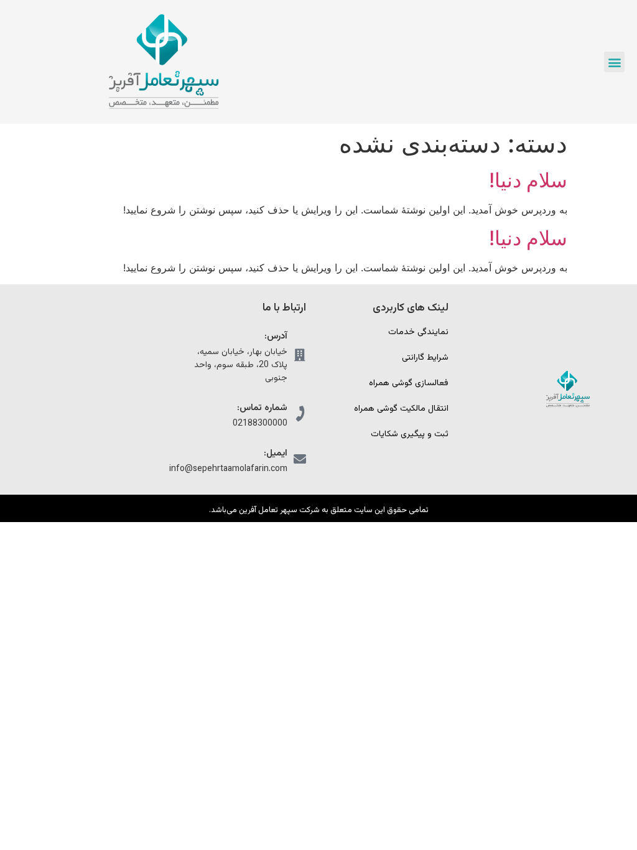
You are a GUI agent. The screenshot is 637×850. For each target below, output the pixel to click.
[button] (614, 62)
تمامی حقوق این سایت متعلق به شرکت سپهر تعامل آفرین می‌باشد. (319, 510)
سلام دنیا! (528, 180)
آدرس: (275, 336)
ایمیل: (275, 453)
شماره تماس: (262, 408)
